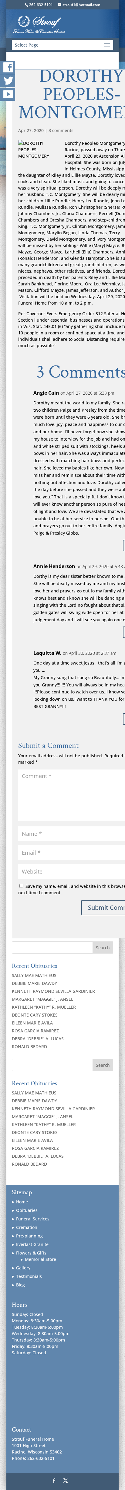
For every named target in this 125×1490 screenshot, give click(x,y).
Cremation (26, 1227)
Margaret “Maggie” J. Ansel (42, 999)
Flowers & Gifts (31, 1253)
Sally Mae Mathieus (34, 975)
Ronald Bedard (29, 1046)
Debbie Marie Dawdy (34, 983)
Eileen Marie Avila (32, 1023)
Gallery (23, 1268)
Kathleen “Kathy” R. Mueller (44, 1007)
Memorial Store (40, 1259)
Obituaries (27, 1210)
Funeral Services (32, 1219)
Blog (20, 1285)
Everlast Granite (32, 1244)
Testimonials (29, 1276)
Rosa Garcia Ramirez (35, 1031)
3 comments (61, 130)
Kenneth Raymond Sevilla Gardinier (53, 991)
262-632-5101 (41, 4)
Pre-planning (29, 1236)
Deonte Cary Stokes (35, 1015)
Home (22, 1202)
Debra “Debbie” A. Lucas (38, 1039)
